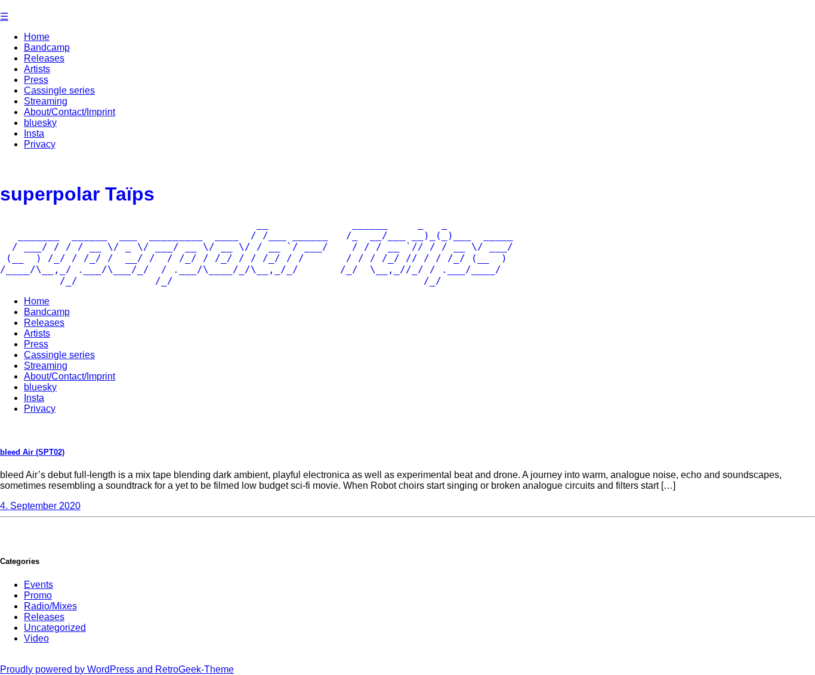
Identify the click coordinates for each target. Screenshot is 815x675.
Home (37, 37)
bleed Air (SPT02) (32, 452)
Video (36, 638)
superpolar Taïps (77, 194)
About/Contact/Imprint (69, 112)
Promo (38, 595)
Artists (37, 69)
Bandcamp (47, 47)
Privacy (39, 144)
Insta (34, 133)
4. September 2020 (40, 506)
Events (38, 585)
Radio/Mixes (50, 606)
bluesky (40, 123)
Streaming (45, 101)
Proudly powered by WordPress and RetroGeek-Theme (117, 669)
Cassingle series (59, 90)
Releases (44, 58)
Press (36, 80)
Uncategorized (55, 627)
